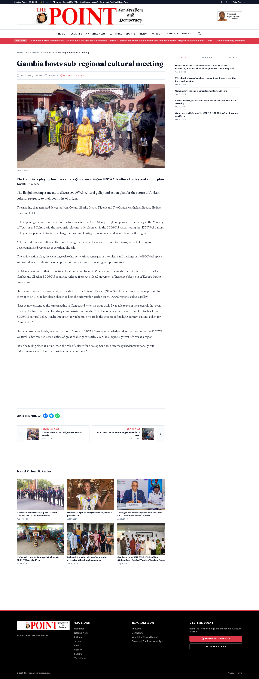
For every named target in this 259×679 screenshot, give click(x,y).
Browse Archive (216, 646)
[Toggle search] (199, 33)
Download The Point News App (114, 2)
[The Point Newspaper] (226, 2)
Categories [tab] (230, 58)
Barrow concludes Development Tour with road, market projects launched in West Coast (139, 40)
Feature (78, 654)
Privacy (231, 673)
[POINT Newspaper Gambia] (222, 2)
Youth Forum (80, 658)
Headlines (75, 33)
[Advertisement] (91, 383)
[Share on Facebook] (45, 415)
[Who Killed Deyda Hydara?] (229, 16)
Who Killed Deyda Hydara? (86, 2)
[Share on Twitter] (51, 415)
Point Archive (239, 2)
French (144, 33)
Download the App (217, 638)
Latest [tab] (184, 58)
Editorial (115, 33)
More (185, 33)
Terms (239, 673)
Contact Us (68, 2)
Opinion (157, 33)
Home (61, 33)
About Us (57, 2)
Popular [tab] (207, 58)
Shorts (173, 33)
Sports (130, 33)
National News (96, 33)
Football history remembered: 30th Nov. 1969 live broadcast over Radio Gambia (47, 40)
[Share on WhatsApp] (57, 415)
